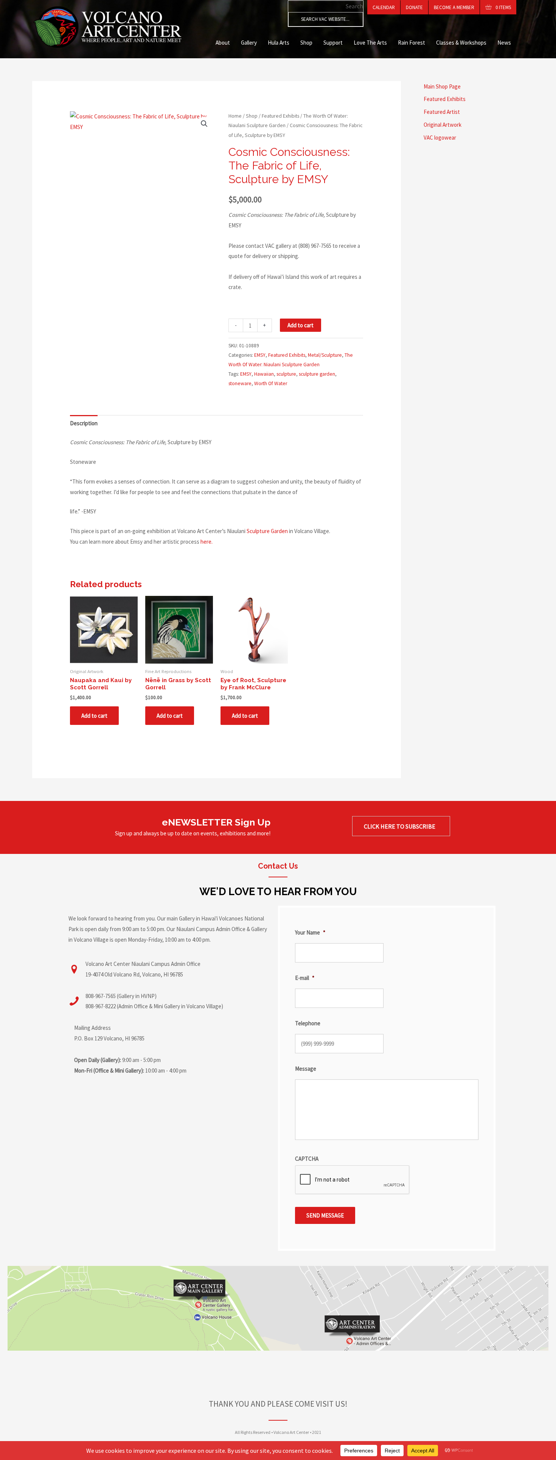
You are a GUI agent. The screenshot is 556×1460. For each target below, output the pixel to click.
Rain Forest (411, 42)
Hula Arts (278, 42)
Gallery (249, 42)
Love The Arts (370, 42)
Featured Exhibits (280, 115)
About (223, 42)
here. (206, 541)
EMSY (260, 355)
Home (235, 115)
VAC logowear (440, 137)
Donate (414, 7)
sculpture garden (317, 374)
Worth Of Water (270, 383)
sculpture (286, 374)
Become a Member (454, 7)
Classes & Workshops (461, 42)
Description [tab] (84, 423)
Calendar (384, 7)
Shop (306, 42)
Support (333, 42)
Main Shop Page (442, 86)
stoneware (240, 383)
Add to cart (300, 325)
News (504, 42)
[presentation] (352, 1180)
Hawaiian (264, 374)
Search (354, 6)
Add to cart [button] (94, 715)
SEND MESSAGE (325, 1215)
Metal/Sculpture (325, 355)
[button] (204, 124)
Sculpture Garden (267, 531)
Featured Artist (442, 111)
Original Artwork (442, 124)
